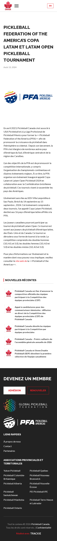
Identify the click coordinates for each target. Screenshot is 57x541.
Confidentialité (43, 527)
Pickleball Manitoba (14, 499)
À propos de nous (12, 441)
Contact (8, 446)
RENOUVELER (38, 390)
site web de (21, 261)
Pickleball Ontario (13, 507)
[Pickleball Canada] (8, 5)
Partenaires (9, 450)
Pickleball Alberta (13, 483)
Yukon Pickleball (12, 470)
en (50, 6)
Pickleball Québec (39, 470)
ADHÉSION (14, 390)
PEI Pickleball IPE (39, 491)
